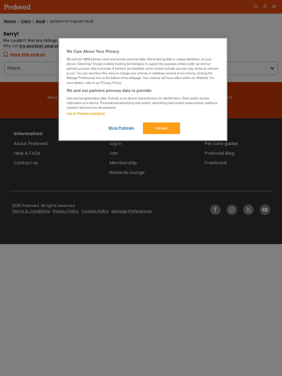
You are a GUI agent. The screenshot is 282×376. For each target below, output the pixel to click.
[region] (142, 89)
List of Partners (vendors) (86, 113)
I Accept (161, 128)
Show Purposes (121, 128)
